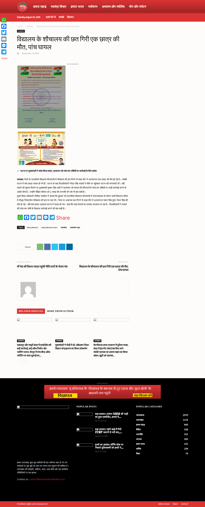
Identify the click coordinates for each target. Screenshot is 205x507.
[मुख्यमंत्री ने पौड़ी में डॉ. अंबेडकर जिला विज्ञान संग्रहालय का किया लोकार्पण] (72, 330)
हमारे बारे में (51, 17)
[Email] (4, 39)
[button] (184, 6)
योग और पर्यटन (137, 6)
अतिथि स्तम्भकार (164, 504)
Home (20, 26)
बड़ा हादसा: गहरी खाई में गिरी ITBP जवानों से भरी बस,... (108, 431)
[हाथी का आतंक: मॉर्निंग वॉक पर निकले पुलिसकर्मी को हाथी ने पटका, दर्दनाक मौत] (85, 449)
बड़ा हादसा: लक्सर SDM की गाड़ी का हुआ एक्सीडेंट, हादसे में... (111, 415)
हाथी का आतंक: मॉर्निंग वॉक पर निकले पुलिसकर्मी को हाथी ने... (109, 446)
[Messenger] (4, 45)
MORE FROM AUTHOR (60, 311)
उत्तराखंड (64, 227)
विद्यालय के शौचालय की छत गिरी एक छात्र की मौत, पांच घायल (103, 268)
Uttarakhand (32, 227)
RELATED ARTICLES (31, 311)
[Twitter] (55, 247)
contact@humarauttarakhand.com (47, 479)
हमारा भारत (77, 6)
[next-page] (24, 362)
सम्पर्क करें (184, 504)
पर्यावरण (92, 6)
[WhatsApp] (40, 247)
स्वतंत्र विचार (58, 6)
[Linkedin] (69, 247)
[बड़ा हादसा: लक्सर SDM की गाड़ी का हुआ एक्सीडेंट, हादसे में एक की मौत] (85, 418)
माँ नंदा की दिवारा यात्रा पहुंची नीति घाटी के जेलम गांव (42, 266)
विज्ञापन (70, 17)
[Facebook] (47, 247)
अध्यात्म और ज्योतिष (113, 6)
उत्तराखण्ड (29, 26)
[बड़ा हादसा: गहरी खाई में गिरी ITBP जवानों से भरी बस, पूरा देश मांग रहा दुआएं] (85, 433)
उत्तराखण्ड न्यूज (75, 227)
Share (63, 217)
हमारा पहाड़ (39, 6)
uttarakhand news (49, 227)
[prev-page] (19, 362)
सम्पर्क (61, 17)
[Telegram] (62, 247)
